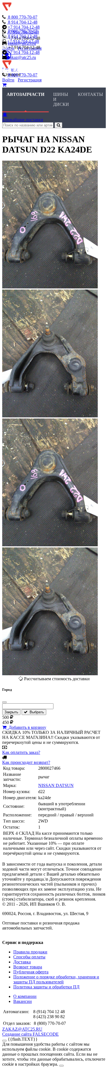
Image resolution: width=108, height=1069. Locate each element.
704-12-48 (22, 22)
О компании (25, 996)
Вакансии (22, 1001)
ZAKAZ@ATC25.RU (22, 1029)
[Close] (61, 1065)
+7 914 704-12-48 (24, 27)
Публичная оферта (30, 972)
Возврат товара (27, 967)
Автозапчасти (25, 94)
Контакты (90, 94)
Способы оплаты (29, 957)
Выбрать (35, 712)
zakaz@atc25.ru (22, 57)
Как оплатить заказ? (21, 752)
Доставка (22, 962)
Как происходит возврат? (26, 762)
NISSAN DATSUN (56, 785)
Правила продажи (30, 952)
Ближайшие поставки (22, 119)
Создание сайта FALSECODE (30, 1034)
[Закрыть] (4, 702)
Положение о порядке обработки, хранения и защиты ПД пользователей (56, 979)
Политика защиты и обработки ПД (46, 987)
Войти (8, 80)
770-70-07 (22, 17)
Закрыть (11, 712)
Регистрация (30, 80)
